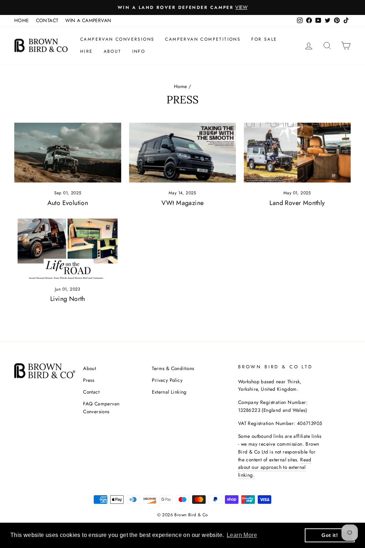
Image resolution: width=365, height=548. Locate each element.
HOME (21, 20)
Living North (67, 298)
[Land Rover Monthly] (297, 153)
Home (180, 86)
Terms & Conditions (173, 368)
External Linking (169, 391)
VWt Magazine (182, 203)
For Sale (264, 39)
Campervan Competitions (203, 39)
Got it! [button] (330, 535)
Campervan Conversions (117, 39)
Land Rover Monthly (297, 203)
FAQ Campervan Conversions (101, 407)
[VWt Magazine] (182, 153)
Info (138, 51)
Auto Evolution (67, 203)
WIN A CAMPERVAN (88, 20)
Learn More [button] (242, 535)
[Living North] (67, 249)
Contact (91, 391)
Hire (86, 51)
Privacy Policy (167, 380)
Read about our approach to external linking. (275, 467)
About (113, 51)
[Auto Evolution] (67, 153)
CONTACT (47, 20)
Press (88, 380)
